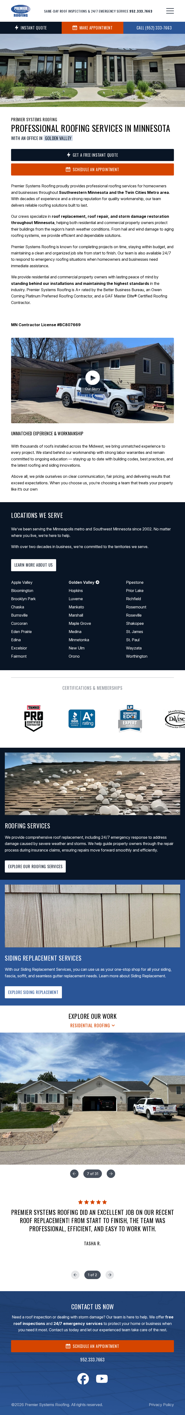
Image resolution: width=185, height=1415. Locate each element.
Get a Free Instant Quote (95, 155)
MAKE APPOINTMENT (96, 28)
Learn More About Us (33, 565)
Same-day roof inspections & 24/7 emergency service (98, 11)
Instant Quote (34, 28)
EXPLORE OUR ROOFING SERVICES (35, 866)
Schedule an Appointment (96, 169)
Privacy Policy (161, 1404)
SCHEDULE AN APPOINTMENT (96, 1346)
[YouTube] (102, 1379)
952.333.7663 (92, 1359)
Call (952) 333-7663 (154, 28)
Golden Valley (58, 138)
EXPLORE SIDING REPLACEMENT (33, 992)
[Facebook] (83, 1379)
